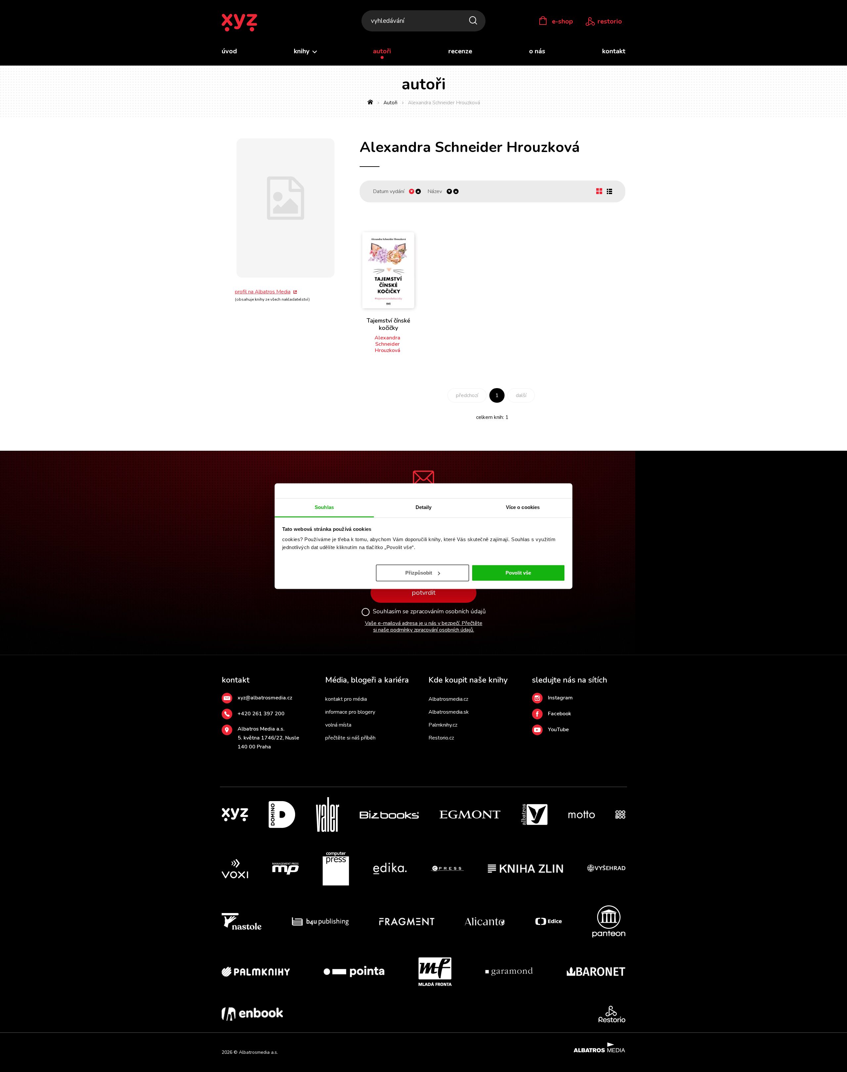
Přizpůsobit (418, 572)
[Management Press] (285, 868)
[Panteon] (608, 921)
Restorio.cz (441, 737)
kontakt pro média (346, 699)
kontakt (613, 51)
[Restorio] (612, 1014)
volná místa (338, 725)
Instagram (560, 697)
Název (434, 191)
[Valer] (327, 814)
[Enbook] (252, 1014)
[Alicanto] (485, 921)
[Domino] (282, 814)
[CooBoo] (620, 814)
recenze (460, 51)
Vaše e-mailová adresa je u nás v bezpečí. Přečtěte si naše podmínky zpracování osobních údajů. (423, 627)
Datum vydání (388, 191)
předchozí (467, 395)
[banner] (239, 23)
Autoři (390, 102)
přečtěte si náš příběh (350, 737)
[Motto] (581, 814)
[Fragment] (406, 921)
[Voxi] (235, 868)
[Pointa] (354, 971)
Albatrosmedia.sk (448, 712)
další (521, 395)
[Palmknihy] (256, 971)
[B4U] (320, 921)
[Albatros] (534, 814)
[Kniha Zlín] (525, 868)
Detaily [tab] (424, 507)
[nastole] (241, 921)
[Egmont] (470, 814)
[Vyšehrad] (606, 868)
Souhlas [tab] (324, 507)
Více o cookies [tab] (523, 507)
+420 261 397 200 (261, 713)
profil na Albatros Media (262, 291)
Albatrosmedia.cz (448, 699)
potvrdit (423, 592)
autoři (382, 51)
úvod (229, 51)
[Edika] (390, 868)
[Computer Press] (336, 868)
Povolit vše (518, 572)
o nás (537, 51)
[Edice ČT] (548, 921)
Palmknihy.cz (442, 725)
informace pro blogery (350, 712)
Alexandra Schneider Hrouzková (387, 344)
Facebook (559, 713)
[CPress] (447, 868)
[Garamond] (509, 971)
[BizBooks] (389, 814)
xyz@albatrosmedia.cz (265, 697)
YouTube (558, 729)
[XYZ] (235, 814)
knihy (302, 51)
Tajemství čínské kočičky (388, 324)
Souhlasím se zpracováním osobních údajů (429, 611)
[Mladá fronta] (435, 971)
